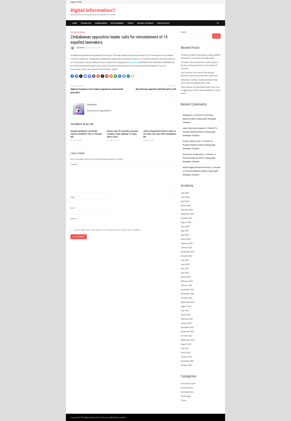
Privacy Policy (163, 23)
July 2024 (185, 260)
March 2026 (186, 205)
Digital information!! (93, 10)
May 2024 (185, 268)
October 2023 (186, 298)
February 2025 (187, 243)
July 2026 (185, 193)
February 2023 (187, 319)
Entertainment (117, 23)
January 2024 (186, 285)
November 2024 (187, 251)
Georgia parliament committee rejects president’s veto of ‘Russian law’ (86, 134)
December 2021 (187, 361)
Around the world (145, 23)
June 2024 (185, 264)
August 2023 (186, 306)
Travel (131, 23)
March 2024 (186, 277)
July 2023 (185, 310)
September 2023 (188, 302)
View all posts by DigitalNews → (99, 110)
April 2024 (185, 272)
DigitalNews (81, 48)
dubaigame (187, 115)
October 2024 (186, 256)
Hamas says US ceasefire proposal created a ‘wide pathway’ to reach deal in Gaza (122, 134)
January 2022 (186, 356)
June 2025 (185, 226)
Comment (74, 164)
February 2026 (187, 209)
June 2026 (185, 197)
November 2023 (187, 293)
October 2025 (186, 218)
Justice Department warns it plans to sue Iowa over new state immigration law (159, 134)
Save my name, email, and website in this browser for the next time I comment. (107, 230)
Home (74, 23)
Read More (133, 62)
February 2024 (187, 281)
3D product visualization (193, 154)
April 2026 (185, 201)
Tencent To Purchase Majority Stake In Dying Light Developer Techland (199, 119)
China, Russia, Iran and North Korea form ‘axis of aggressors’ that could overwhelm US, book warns (200, 90)
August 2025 (186, 222)
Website (73, 219)
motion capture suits (191, 141)
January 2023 (186, 323)
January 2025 (186, 247)
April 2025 (185, 235)
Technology (85, 23)
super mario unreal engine (193, 128)
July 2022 (185, 348)
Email (73, 208)
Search (183, 32)
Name (73, 197)
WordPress (115, 417)
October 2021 (186, 365)
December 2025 (187, 214)
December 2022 (187, 327)
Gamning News (101, 23)
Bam (124, 417)
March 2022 (186, 352)
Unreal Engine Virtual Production (196, 167)
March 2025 (186, 239)
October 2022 (186, 335)
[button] (72, 76)
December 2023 (187, 289)
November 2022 (187, 331)
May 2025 (185, 230)
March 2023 (186, 314)
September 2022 (188, 340)
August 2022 (186, 344)
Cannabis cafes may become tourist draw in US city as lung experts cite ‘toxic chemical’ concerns (199, 65)
